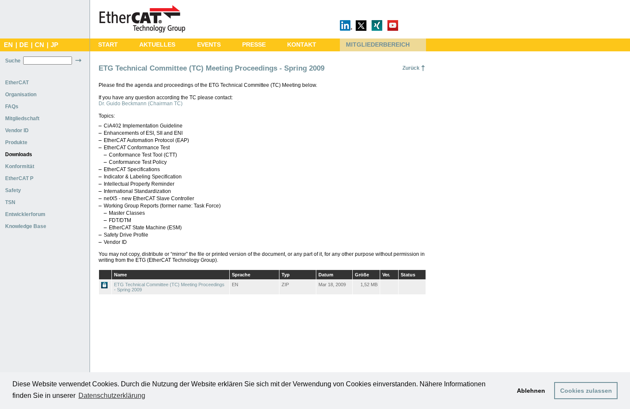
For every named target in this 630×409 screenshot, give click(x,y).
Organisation (20, 95)
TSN (10, 202)
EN (8, 44)
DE (23, 44)
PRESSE (254, 44)
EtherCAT (17, 83)
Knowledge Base (25, 226)
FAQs (11, 107)
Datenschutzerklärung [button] (111, 395)
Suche (13, 61)
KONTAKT (301, 44)
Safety (13, 190)
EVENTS (209, 44)
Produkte (16, 142)
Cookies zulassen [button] (586, 390)
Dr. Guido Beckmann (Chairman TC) (141, 104)
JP (54, 44)
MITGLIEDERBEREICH (378, 44)
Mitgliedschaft (22, 119)
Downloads (18, 154)
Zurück (411, 68)
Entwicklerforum (25, 214)
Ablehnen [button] (531, 390)
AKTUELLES (157, 44)
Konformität (19, 166)
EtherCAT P (19, 178)
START (108, 44)
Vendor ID (17, 130)
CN (39, 44)
